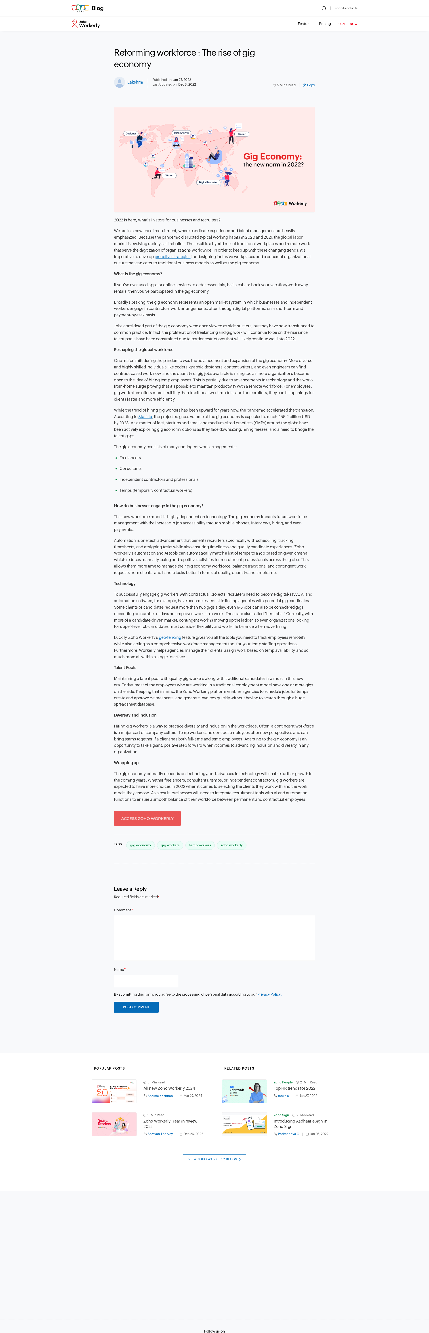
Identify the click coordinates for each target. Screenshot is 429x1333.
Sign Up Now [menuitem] (348, 24)
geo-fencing (170, 637)
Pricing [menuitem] (325, 24)
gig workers (170, 845)
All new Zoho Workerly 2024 (169, 1088)
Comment (122, 910)
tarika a (283, 1096)
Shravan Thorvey (160, 1134)
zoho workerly (232, 845)
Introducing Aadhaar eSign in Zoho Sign (300, 1124)
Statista (145, 416)
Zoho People (283, 1082)
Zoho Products (346, 8)
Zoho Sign (281, 1115)
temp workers (200, 845)
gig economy (140, 845)
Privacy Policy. (269, 994)
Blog (98, 8)
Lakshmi (135, 82)
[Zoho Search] (324, 8)
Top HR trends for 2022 (294, 1088)
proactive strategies (173, 256)
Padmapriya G (288, 1134)
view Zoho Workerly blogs (212, 1159)
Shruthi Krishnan (160, 1096)
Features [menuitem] (305, 24)
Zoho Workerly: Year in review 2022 (170, 1124)
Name (119, 969)
